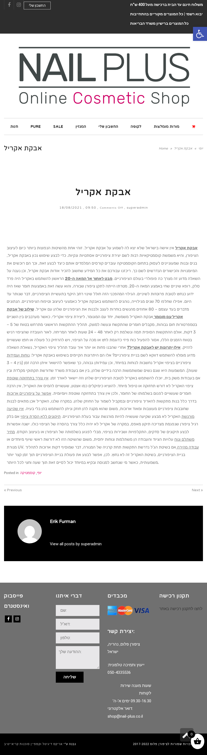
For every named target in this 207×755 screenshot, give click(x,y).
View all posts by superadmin (76, 544)
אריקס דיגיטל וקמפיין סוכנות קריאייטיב (33, 744)
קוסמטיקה (27, 473)
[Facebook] (8, 618)
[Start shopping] (194, 126)
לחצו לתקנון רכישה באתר (180, 608)
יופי (39, 473)
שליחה (69, 677)
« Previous (13, 490)
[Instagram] (16, 618)
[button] (200, 34)
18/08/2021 (70, 207)
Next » (197, 490)
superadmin (137, 207)
